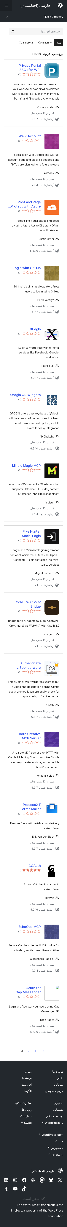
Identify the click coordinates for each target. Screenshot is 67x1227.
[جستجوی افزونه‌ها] (13, 31)
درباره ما (57, 1071)
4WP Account (30, 136)
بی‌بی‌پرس (55, 1148)
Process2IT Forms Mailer (30, 807)
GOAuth (34, 866)
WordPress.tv (52, 1123)
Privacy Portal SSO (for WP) (30, 68)
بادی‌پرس (55, 1154)
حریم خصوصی (54, 1091)
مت (59, 1141)
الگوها (28, 1091)
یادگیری (58, 1103)
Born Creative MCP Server (30, 736)
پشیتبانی (58, 1109)
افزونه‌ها (26, 1084)
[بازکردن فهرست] (6, 5)
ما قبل (43, 1051)
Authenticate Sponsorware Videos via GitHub (30, 665)
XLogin (35, 329)
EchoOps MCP (29, 927)
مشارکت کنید (23, 1103)
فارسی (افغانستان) (43, 1171)
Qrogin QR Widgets (25, 395)
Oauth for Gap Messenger (28, 990)
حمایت (26, 1116)
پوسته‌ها (27, 1078)
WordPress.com (50, 1135)
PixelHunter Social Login (31, 533)
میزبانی (58, 1084)
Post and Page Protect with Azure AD (26, 204)
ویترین (28, 1071)
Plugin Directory (53, 16)
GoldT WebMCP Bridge (28, 604)
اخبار (60, 1078)
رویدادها (27, 1109)
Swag (26, 1123)
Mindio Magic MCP (26, 466)
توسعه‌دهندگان (54, 1116)
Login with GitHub (27, 268)
